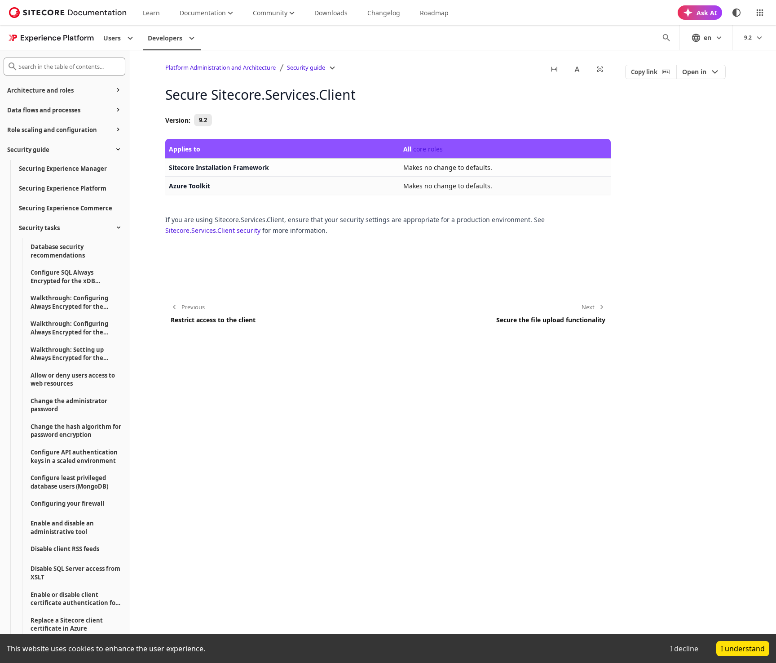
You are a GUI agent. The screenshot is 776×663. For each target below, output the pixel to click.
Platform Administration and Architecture (220, 67)
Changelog (383, 13)
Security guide (306, 67)
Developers (165, 38)
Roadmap (434, 13)
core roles (428, 149)
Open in (694, 71)
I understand (743, 649)
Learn (151, 13)
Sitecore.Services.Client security (212, 230)
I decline (684, 649)
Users (112, 38)
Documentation (203, 13)
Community (270, 13)
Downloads (331, 13)
